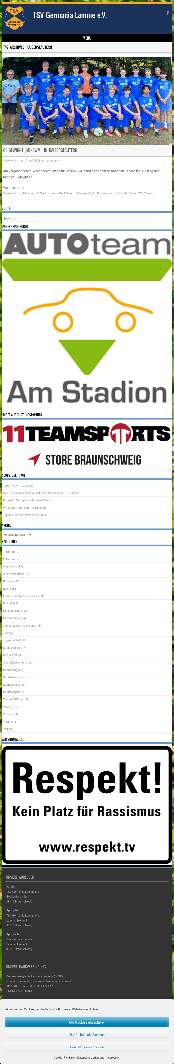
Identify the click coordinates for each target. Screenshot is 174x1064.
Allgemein (29, 193)
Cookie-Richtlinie (64, 1057)
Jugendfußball (56, 193)
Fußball (41, 193)
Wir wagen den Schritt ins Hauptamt (25, 507)
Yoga (6, 729)
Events (7, 588)
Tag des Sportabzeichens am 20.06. (25, 515)
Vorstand (8, 714)
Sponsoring (10, 670)
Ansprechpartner (13, 574)
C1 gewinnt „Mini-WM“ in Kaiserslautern (40, 150)
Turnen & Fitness (13, 699)
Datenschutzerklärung (90, 1057)
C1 (94, 193)
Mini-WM (121, 193)
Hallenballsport (12, 611)
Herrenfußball (11, 618)
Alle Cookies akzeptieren (87, 1022)
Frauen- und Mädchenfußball (21, 596)
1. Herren (9, 551)
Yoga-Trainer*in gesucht (18, 485)
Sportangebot (11, 684)
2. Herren (9, 559)
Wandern (8, 721)
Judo (6, 633)
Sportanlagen (11, 692)
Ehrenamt (9, 581)
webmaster (53, 160)
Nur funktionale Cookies (87, 1034)
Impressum (113, 1057)
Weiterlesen (13, 187)
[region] (87, 321)
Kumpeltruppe (12, 647)
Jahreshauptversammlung (19, 625)
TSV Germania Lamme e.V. (70, 15)
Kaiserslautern (106, 193)
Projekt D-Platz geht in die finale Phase (27, 500)
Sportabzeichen (13, 677)
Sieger (133, 193)
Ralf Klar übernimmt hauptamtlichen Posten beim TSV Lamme (41, 493)
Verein (70, 193)
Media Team (10, 655)
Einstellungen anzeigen (87, 1047)
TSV (140, 193)
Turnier (148, 193)
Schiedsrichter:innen (16, 662)
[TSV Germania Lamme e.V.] (14, 29)
